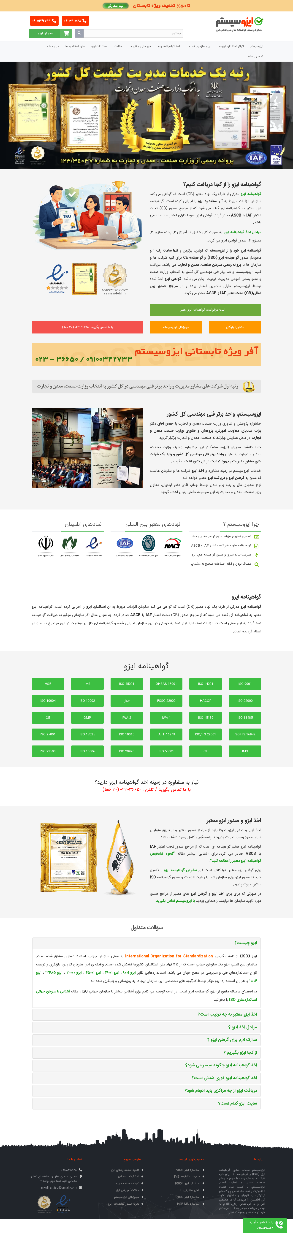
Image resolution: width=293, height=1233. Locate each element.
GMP (87, 718)
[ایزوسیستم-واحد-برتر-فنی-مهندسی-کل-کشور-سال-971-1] (87, 448)
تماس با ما (256, 56)
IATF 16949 (166, 734)
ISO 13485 (245, 718)
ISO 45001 (126, 684)
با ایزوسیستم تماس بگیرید (175, 901)
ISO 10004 (48, 701)
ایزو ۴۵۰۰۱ (93, 973)
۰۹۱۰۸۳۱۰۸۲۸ (73, 21)
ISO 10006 (87, 751)
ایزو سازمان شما (200, 46)
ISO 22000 (245, 701)
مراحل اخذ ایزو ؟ (242, 1027)
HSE (48, 684)
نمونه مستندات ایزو (127, 1183)
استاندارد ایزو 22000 (187, 1197)
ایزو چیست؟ (246, 943)
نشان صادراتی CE (189, 1190)
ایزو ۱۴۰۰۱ (112, 973)
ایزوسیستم (256, 46)
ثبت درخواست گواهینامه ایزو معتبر (202, 310)
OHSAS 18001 (166, 684)
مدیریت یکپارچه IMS (187, 1176)
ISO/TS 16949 (244, 734)
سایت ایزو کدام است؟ (237, 1103)
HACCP (206, 701)
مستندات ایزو (99, 46)
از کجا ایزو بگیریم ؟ (240, 1053)
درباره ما (54, 46)
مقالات (118, 46)
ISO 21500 (48, 751)
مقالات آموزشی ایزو (127, 1190)
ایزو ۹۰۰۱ (129, 973)
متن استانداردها (75, 46)
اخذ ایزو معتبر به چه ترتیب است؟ (227, 1014)
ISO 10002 (87, 701)
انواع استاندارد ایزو (232, 46)
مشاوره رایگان (235, 327)
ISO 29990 (126, 751)
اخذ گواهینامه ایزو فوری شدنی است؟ (224, 1078)
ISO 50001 (166, 751)
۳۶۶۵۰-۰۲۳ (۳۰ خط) (122, 790)
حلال (127, 701)
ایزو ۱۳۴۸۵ (53, 973)
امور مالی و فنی (142, 46)
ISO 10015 (126, 734)
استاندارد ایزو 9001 (188, 1170)
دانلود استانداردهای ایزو (125, 1170)
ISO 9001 (245, 684)
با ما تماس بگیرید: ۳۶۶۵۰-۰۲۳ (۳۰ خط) (87, 327)
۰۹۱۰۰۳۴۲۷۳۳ (41, 21)
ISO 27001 (48, 734)
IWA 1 (166, 718)
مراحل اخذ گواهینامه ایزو (242, 232)
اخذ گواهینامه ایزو (169, 46)
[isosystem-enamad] (63, 1204)
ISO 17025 (87, 734)
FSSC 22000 (166, 701)
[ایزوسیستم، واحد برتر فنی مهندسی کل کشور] (146, 386)
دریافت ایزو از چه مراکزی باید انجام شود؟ (221, 1091)
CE (48, 718)
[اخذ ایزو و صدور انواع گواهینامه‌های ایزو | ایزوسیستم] (87, 216)
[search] (79, 33)
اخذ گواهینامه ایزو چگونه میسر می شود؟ (221, 1065)
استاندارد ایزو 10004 (187, 1183)
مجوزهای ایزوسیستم (176, 327)
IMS (87, 684)
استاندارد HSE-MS (188, 1203)
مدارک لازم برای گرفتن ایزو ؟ (232, 1040)
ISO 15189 (205, 718)
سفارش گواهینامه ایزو (180, 870)
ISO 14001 (205, 684)
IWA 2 (126, 718)
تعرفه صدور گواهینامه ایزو (123, 1203)
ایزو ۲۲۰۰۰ (74, 973)
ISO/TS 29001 (205, 734)
